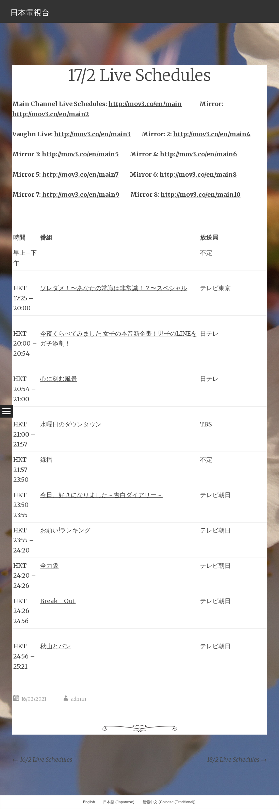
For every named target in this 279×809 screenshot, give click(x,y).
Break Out (58, 601)
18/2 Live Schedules (237, 759)
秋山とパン (55, 646)
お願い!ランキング (65, 530)
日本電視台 (29, 12)
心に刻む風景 (58, 379)
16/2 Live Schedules (42, 759)
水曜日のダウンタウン (70, 424)
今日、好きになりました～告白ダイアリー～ (101, 495)
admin (78, 699)
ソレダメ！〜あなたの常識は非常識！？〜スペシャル (113, 288)
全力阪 (49, 565)
